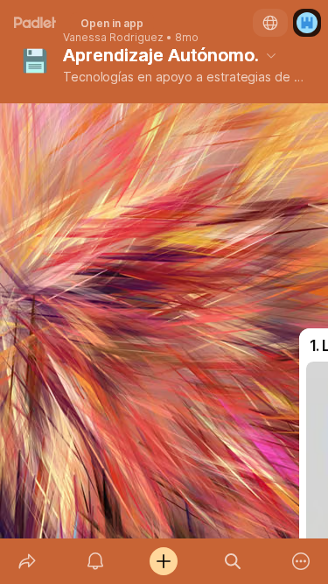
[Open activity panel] (95, 561)
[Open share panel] (27, 561)
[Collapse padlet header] (271, 55)
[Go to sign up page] (307, 23)
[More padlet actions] (301, 561)
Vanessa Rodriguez (113, 38)
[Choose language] (270, 23)
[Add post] (163, 561)
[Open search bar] (232, 561)
